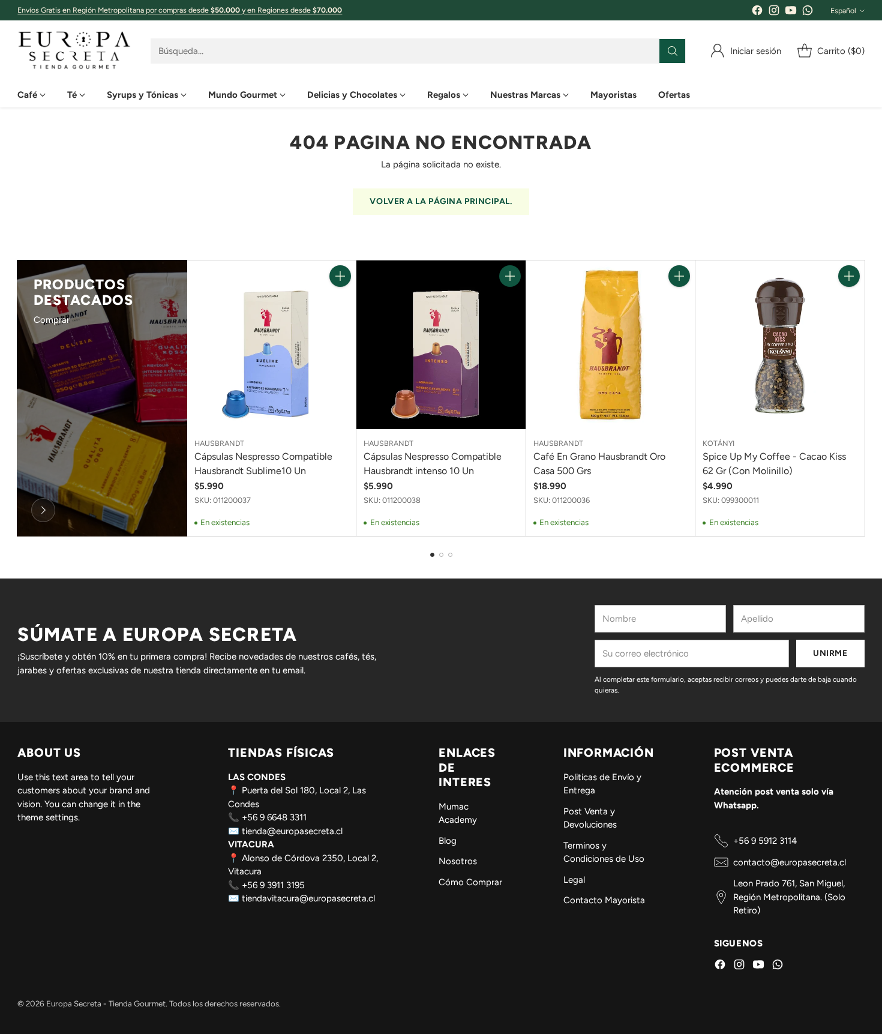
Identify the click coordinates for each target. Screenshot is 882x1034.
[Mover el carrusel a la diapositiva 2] (441, 555)
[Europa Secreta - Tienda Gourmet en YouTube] (791, 12)
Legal (574, 879)
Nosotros (458, 861)
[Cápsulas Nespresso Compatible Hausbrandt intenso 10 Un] (440, 344)
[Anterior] (21, 398)
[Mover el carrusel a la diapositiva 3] (450, 555)
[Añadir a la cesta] (340, 276)
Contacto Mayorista (604, 900)
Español (843, 10)
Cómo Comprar (470, 882)
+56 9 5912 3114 (765, 840)
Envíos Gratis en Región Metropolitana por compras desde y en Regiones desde (179, 9)
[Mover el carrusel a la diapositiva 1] (432, 555)
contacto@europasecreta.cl (789, 862)
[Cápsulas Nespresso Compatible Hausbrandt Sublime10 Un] (271, 344)
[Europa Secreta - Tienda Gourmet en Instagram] (774, 12)
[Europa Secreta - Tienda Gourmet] (74, 51)
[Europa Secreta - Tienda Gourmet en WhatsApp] (808, 12)
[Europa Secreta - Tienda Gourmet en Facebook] (757, 12)
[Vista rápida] (340, 302)
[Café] (43, 510)
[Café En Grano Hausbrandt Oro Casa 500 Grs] (610, 344)
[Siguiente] (861, 398)
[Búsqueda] (672, 51)
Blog (448, 840)
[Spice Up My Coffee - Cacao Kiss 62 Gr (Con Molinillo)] (779, 344)
